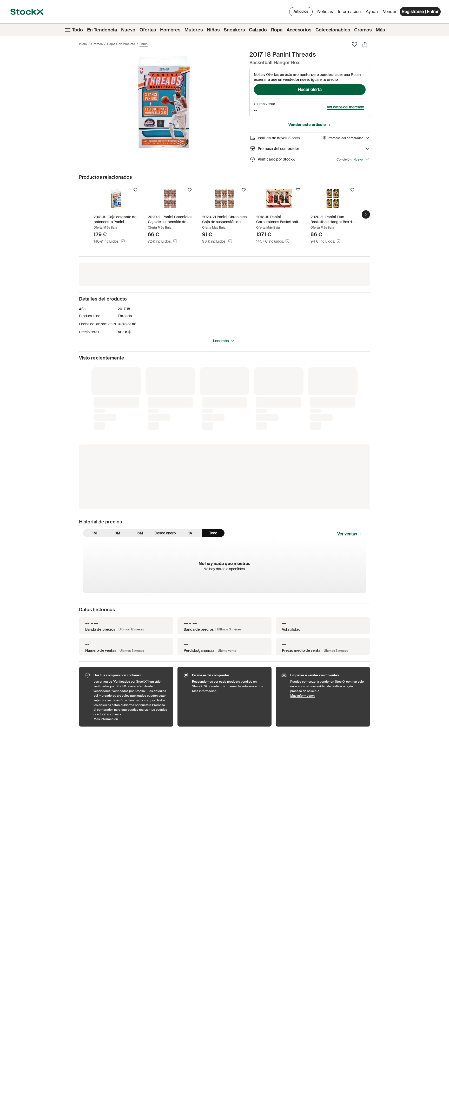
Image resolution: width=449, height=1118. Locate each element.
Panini (144, 44)
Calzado (258, 30)
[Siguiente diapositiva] (366, 214)
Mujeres (193, 30)
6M (140, 533)
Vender (390, 11)
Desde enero (165, 533)
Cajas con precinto (121, 44)
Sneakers (234, 30)
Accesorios (299, 30)
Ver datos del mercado (345, 107)
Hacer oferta (310, 89)
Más (380, 30)
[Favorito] (354, 44)
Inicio (83, 44)
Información (350, 13)
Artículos (301, 11)
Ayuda (372, 11)
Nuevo (128, 30)
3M (117, 533)
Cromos (363, 30)
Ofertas (148, 30)
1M (94, 533)
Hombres (170, 30)
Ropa (276, 30)
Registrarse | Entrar (420, 11)
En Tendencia (102, 30)
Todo (77, 30)
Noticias (325, 11)
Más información (131, 719)
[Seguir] (135, 190)
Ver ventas (347, 534)
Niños (213, 30)
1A (190, 533)
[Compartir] (365, 44)
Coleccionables (332, 30)
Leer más (221, 340)
